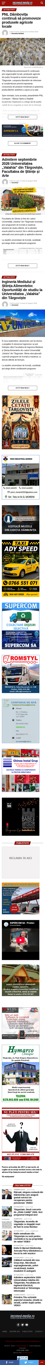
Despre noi (15, 1331)
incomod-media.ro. (22, 1346)
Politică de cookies (12, 1341)
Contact (39, 1331)
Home (4, 1331)
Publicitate (27, 1331)
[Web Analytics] (22, 1359)
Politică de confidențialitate (30, 1341)
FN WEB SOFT (27, 1353)
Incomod (15, 183)
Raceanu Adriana (18, 33)
